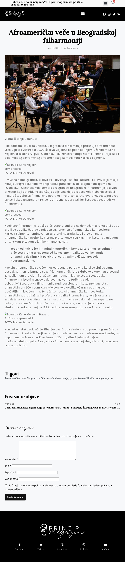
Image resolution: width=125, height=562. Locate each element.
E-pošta (10, 472)
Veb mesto (11, 478)
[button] (105, 3)
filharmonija (61, 378)
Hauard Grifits (86, 378)
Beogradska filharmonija (40, 378)
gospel (73, 378)
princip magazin (104, 378)
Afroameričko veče (15, 378)
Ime (8, 465)
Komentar (11, 459)
